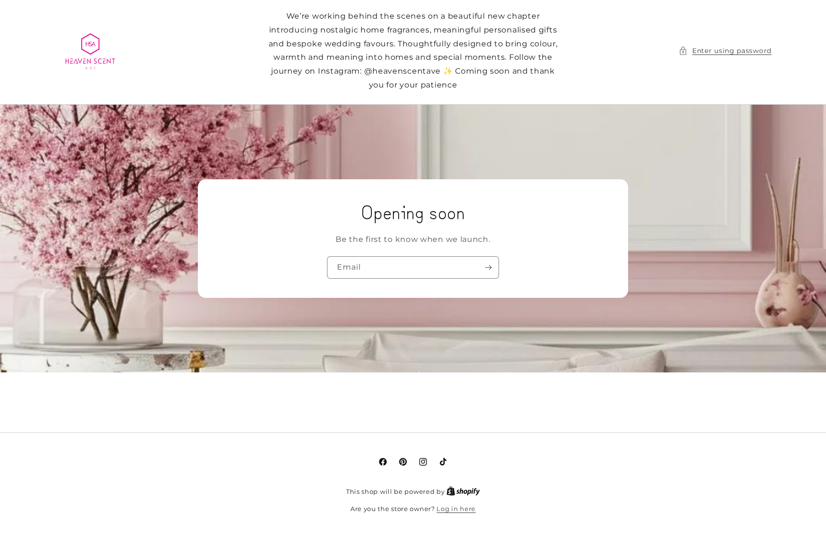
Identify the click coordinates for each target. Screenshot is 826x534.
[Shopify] (463, 491)
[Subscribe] (488, 267)
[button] (725, 51)
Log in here (456, 508)
